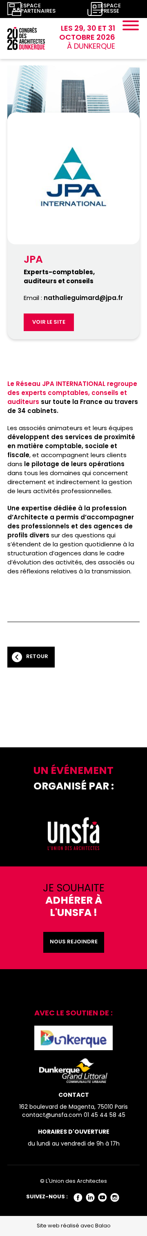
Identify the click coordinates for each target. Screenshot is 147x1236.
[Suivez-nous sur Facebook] (78, 1197)
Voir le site (48, 322)
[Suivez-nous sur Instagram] (114, 1197)
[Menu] (130, 26)
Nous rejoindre (74, 942)
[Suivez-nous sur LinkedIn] (90, 1197)
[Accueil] (26, 38)
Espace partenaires (38, 9)
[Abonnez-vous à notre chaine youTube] (102, 1197)
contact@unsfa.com (52, 1115)
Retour (37, 656)
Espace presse (110, 9)
